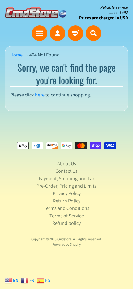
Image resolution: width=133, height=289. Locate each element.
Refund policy (66, 223)
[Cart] (75, 33)
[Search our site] (93, 33)
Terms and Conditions (66, 208)
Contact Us (66, 171)
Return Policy (66, 201)
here (40, 94)
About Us (66, 163)
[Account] (57, 33)
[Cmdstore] (35, 12)
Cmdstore (64, 239)
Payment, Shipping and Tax (67, 178)
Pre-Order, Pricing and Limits (66, 186)
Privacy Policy (67, 193)
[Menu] (39, 33)
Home (16, 54)
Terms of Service (66, 215)
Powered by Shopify (66, 244)
